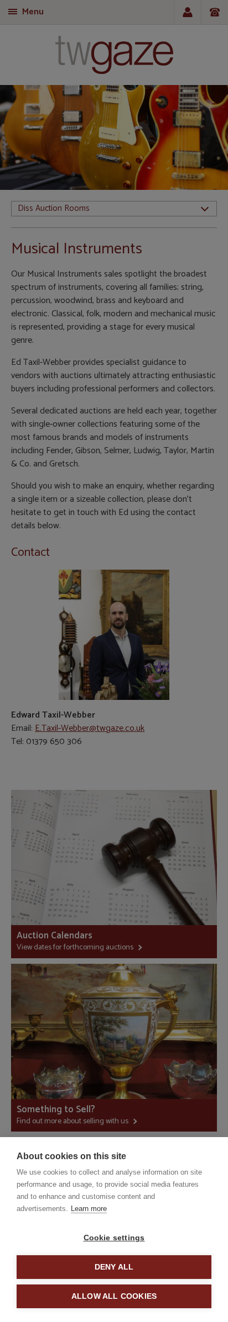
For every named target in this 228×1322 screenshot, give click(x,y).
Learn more (89, 1208)
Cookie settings (114, 1238)
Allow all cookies (114, 1296)
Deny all (114, 1267)
